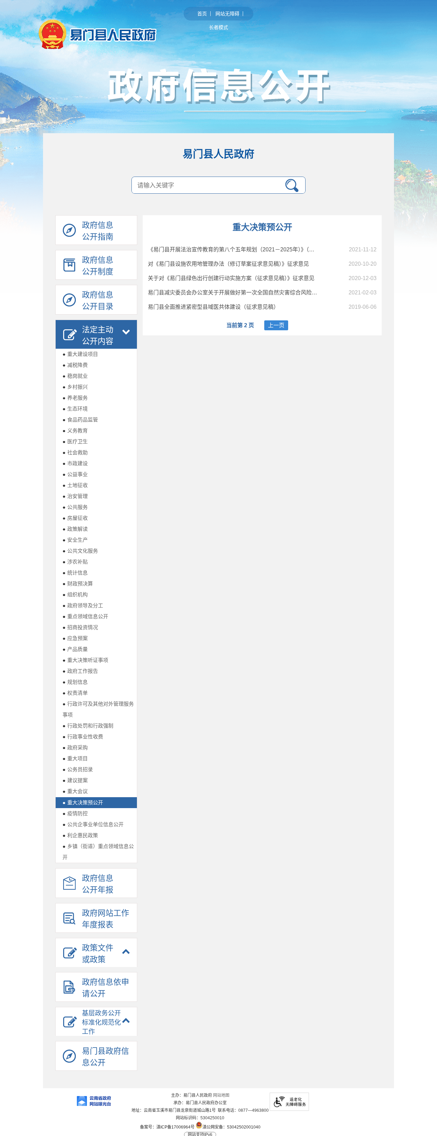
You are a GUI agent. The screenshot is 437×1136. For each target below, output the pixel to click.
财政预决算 (77, 583)
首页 (202, 13)
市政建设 (75, 463)
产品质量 (75, 649)
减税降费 (75, 365)
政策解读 (75, 529)
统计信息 (75, 573)
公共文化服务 (80, 551)
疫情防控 (75, 813)
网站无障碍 (227, 13)
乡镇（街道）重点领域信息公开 (98, 851)
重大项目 (75, 758)
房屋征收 (75, 518)
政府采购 (75, 747)
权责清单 (75, 693)
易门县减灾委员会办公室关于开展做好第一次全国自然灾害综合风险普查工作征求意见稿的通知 (262, 292)
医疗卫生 (75, 441)
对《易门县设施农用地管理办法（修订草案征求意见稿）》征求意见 (228, 264)
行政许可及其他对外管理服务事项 (98, 709)
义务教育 (75, 430)
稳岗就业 (75, 376)
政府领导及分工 (82, 605)
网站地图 (221, 1095)
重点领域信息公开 (85, 616)
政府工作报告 (80, 671)
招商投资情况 (80, 627)
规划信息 (75, 682)
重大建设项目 (80, 354)
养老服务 (75, 398)
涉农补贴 (75, 562)
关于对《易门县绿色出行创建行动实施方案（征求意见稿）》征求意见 (231, 278)
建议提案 (75, 780)
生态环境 (75, 409)
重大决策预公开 (82, 802)
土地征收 (75, 485)
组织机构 (75, 594)
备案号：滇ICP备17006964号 (167, 1127)
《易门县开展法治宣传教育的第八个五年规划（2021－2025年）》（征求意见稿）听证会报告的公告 (266, 249)
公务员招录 (77, 769)
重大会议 (75, 791)
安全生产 (75, 540)
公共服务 (75, 507)
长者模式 (218, 27)
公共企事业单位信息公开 (93, 824)
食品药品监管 (80, 419)
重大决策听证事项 (85, 660)
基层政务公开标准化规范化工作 (101, 1022)
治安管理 (75, 496)
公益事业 (75, 474)
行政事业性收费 (82, 736)
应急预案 (75, 638)
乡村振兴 (75, 387)
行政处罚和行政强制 (87, 726)
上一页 (276, 325)
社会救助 (75, 452)
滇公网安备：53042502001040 (231, 1126)
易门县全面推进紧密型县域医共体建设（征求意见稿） (213, 307)
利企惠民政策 (80, 835)
